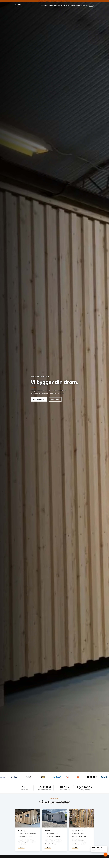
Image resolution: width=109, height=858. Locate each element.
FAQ (86, 5)
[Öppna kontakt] (105, 854)
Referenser (78, 5)
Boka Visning (55, 399)
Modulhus (63, 5)
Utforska (20, 847)
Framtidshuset (57, 5)
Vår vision (83, 5)
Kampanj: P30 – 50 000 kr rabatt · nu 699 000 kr (54, 1)
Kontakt (91, 5)
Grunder (68, 5)
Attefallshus (44, 5)
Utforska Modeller (38, 399)
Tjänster (73, 5)
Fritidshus (51, 5)
